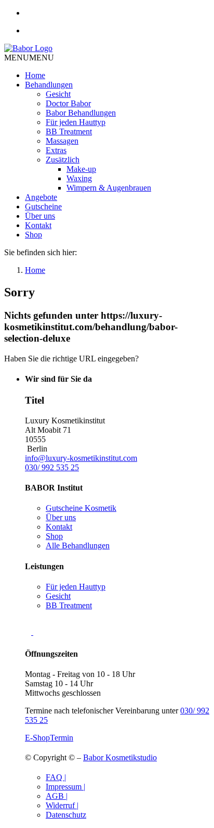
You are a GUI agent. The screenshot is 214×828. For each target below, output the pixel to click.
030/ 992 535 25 (52, 467)
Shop (33, 234)
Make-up (81, 169)
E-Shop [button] (37, 737)
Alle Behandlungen (78, 545)
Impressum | (65, 786)
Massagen (62, 140)
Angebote (41, 197)
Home (35, 75)
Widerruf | (62, 805)
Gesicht (58, 94)
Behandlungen (49, 84)
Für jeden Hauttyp (75, 122)
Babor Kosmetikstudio (120, 757)
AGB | (57, 796)
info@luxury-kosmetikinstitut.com (81, 458)
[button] (29, 57)
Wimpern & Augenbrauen (108, 187)
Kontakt (38, 225)
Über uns (40, 215)
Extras (56, 150)
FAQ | (56, 777)
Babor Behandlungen (81, 112)
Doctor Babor (68, 103)
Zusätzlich (62, 159)
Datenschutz (66, 814)
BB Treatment (69, 131)
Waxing (79, 178)
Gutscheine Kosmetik (81, 508)
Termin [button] (61, 737)
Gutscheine (43, 206)
